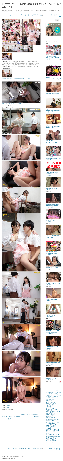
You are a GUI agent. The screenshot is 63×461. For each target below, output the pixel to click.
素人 (60, 16)
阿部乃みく (49, 442)
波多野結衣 (51, 426)
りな (48, 395)
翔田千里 (49, 440)
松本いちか (51, 417)
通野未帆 (55, 440)
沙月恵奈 (51, 423)
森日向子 (57, 419)
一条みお (48, 396)
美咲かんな (50, 437)
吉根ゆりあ (49, 400)
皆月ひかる (52, 435)
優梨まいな (57, 397)
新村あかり (53, 412)
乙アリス (55, 396)
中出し (9, 15)
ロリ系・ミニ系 (22, 15)
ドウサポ (6, 4)
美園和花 (51, 439)
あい (48, 390)
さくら (58, 392)
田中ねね (49, 433)
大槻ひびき (53, 402)
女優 (8, 407)
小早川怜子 (50, 407)
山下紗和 (8, 405)
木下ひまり (50, 414)
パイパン (15, 15)
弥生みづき (52, 410)
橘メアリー (55, 422)
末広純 (49, 416)
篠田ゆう (57, 436)
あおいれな (54, 390)
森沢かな (51, 420)
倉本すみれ (50, 397)
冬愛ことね (50, 399)
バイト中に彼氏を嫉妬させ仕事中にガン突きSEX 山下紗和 (16, 78)
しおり (48, 393)
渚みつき (50, 431)
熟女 (29, 15)
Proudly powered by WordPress (8, 458)
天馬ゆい (51, 404)
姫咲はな (49, 405)
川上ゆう (50, 408)
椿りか (48, 422)
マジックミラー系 (47, 15)
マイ (58, 395)
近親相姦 (39, 15)
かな (52, 392)
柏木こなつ (50, 419)
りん (53, 395)
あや (48, 392)
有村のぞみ (50, 413)
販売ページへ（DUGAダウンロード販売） (12, 103)
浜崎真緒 (52, 430)
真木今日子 (50, 436)
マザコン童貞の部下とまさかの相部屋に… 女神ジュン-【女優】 (12, 417)
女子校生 (34, 15)
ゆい (54, 393)
